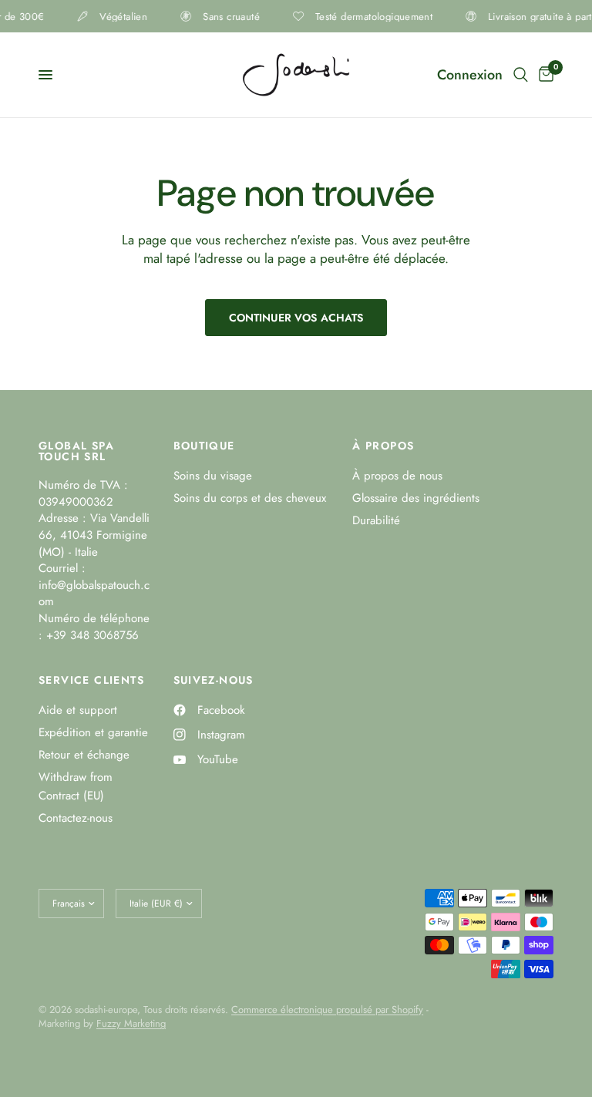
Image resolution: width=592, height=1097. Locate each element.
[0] (543, 74)
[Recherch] (520, 74)
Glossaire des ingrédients (415, 498)
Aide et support (78, 710)
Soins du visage (212, 475)
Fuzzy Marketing (131, 1023)
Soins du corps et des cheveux (249, 498)
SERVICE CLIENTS (91, 680)
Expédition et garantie (93, 732)
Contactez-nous (76, 817)
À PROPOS (383, 445)
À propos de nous (397, 475)
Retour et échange (84, 754)
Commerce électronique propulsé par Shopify (327, 1009)
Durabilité (376, 520)
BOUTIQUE (204, 445)
